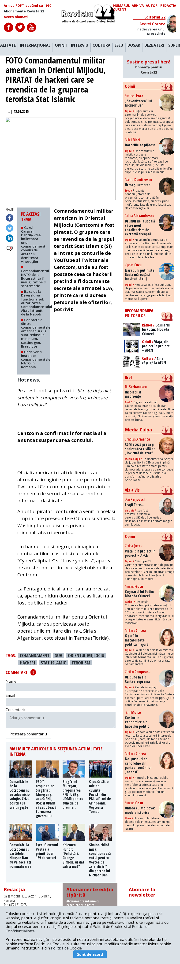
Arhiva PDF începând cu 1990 (27, 5)
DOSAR (134, 45)
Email (10, 695)
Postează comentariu (28, 734)
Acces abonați (16, 17)
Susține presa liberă (149, 66)
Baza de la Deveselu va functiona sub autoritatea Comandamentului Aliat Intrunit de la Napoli (36, 302)
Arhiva (138, 6)
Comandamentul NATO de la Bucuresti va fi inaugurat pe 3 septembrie (35, 278)
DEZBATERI (154, 45)
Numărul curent (121, 7)
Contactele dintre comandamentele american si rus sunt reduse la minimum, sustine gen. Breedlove (35, 333)
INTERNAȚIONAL (35, 45)
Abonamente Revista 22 (24, 11)
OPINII (61, 45)
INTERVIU (79, 45)
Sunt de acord (90, 954)
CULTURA (101, 45)
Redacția (168, 6)
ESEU (119, 45)
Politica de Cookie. (66, 948)
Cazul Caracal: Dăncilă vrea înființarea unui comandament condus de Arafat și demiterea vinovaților (33, 244)
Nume (11, 681)
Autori (152, 6)
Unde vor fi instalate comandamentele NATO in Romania (35, 359)
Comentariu (16, 709)
